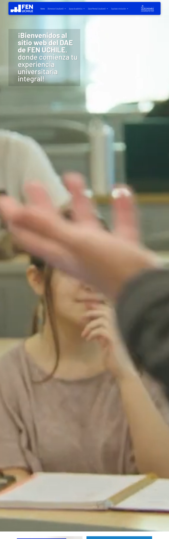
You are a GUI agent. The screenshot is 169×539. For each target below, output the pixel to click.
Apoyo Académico (75, 9)
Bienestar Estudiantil (56, 9)
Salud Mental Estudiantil (97, 9)
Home (43, 9)
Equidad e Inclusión (118, 9)
